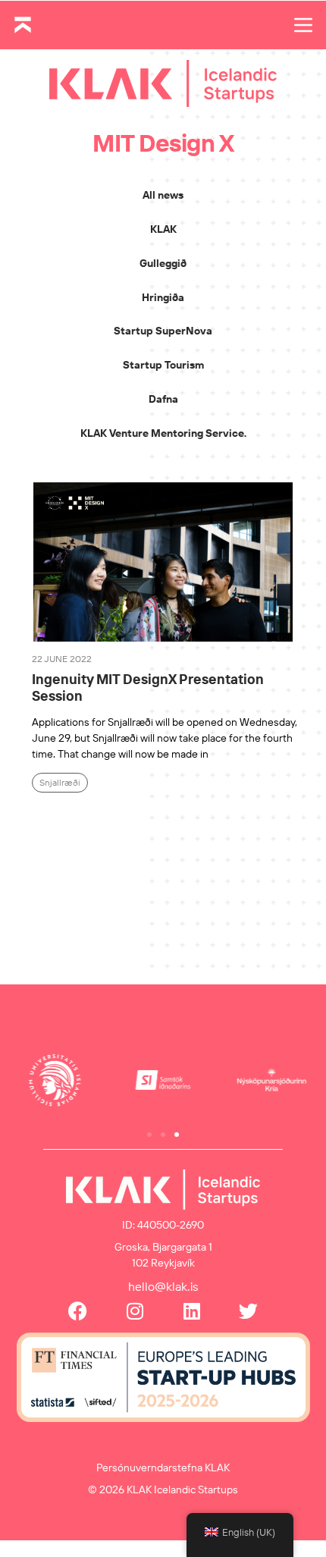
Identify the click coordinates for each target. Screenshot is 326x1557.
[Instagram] (134, 1310)
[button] (149, 1134)
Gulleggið (163, 263)
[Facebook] (77, 1310)
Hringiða (163, 297)
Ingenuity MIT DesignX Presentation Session (148, 687)
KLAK (163, 229)
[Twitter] (248, 1310)
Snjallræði (59, 782)
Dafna (163, 399)
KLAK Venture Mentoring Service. (163, 433)
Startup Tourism (163, 365)
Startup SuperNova (163, 330)
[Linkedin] (191, 1310)
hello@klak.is (163, 1286)
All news (163, 195)
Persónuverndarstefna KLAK (163, 1467)
